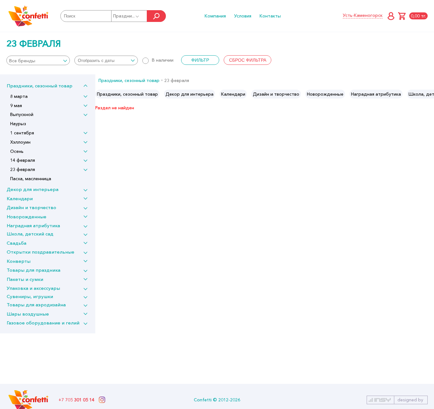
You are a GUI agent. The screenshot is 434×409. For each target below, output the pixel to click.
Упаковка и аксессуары (33, 288)
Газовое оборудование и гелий (43, 323)
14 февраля (22, 160)
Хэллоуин (20, 142)
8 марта (19, 96)
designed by (410, 400)
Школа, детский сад (30, 234)
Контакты (270, 16)
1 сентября (22, 133)
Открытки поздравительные (40, 252)
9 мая (16, 105)
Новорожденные (26, 217)
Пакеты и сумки (25, 279)
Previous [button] (100, 94)
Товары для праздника (33, 270)
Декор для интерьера (32, 189)
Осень (17, 151)
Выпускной (21, 114)
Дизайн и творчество (31, 207)
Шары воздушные (28, 314)
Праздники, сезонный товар (39, 86)
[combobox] (38, 60)
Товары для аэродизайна (36, 305)
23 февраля (22, 169)
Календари (20, 198)
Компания (215, 16)
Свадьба (16, 243)
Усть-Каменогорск (363, 15)
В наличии (162, 60)
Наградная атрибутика (33, 225)
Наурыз (18, 123)
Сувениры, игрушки (30, 296)
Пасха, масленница (30, 178)
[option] (127, 94)
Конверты (19, 261)
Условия (242, 16)
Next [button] (429, 94)
